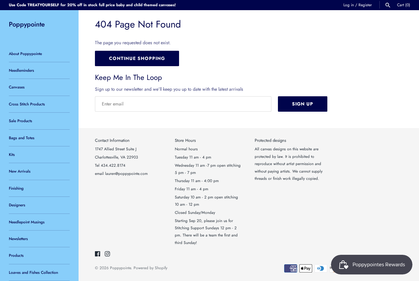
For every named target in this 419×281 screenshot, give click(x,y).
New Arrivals (19, 171)
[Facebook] (97, 254)
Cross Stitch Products (27, 104)
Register (365, 5)
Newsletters (18, 238)
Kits (12, 154)
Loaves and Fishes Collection (33, 272)
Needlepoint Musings (27, 222)
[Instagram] (107, 254)
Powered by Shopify (150, 268)
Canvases (17, 87)
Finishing (16, 188)
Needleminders (21, 70)
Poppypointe (120, 268)
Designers (17, 205)
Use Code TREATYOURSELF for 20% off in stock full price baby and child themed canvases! (92, 5)
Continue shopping (137, 58)
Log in (348, 5)
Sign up (302, 104)
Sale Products (20, 120)
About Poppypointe (25, 53)
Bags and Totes (21, 137)
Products (16, 255)
